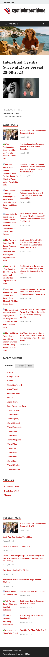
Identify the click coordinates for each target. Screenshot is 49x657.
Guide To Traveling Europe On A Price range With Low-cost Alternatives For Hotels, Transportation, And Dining (23, 558)
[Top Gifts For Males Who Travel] (10, 630)
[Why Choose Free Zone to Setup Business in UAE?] (10, 131)
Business (10, 381)
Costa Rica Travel (14, 385)
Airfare (10, 372)
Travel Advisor (13, 414)
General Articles (13, 393)
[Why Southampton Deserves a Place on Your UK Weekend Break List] (10, 144)
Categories (9, 365)
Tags (30, 366)
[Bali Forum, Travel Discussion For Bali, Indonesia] (10, 601)
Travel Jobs (12, 436)
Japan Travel (12, 402)
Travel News (12, 448)
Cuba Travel (12, 389)
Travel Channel (13, 423)
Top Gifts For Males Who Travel (33, 630)
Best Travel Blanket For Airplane (16, 570)
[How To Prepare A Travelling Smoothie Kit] (10, 616)
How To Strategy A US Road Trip (16, 546)
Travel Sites (12, 452)
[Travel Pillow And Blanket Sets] (10, 592)
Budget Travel (13, 376)
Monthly (20, 366)
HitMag (26, 654)
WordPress (16, 654)
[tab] (9, 365)
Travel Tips (12, 457)
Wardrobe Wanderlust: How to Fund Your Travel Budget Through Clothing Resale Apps (32, 291)
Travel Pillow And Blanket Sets (32, 591)
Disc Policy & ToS (11, 491)
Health (10, 398)
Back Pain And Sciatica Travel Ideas (17, 537)
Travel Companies (14, 427)
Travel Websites (13, 465)
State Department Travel (17, 406)
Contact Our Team (11, 487)
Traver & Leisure (14, 469)
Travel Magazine (14, 440)
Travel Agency (13, 419)
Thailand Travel (13, 410)
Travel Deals (12, 431)
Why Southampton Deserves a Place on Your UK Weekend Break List (32, 146)
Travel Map (12, 444)
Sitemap (7, 495)
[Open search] (43, 24)
